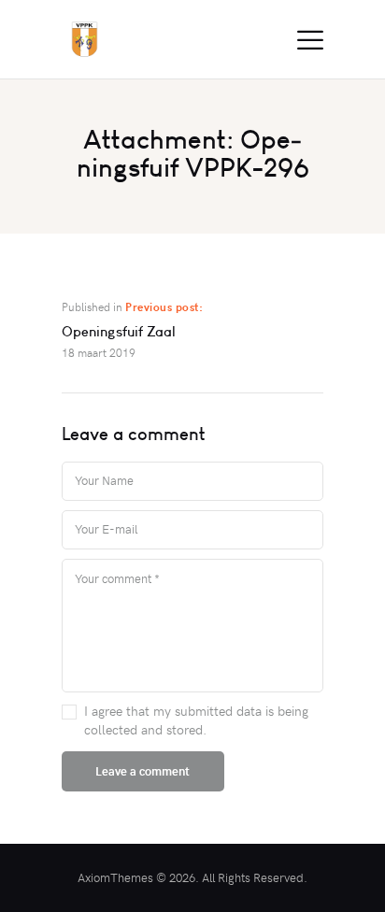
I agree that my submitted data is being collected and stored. (196, 720)
